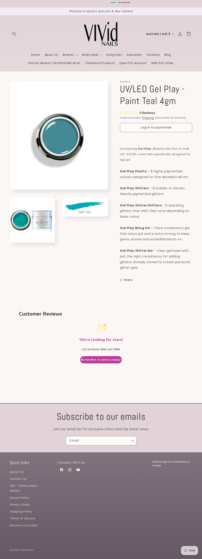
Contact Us (18, 479)
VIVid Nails (27, 550)
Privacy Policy (20, 505)
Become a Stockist (24, 525)
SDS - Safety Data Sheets (23, 488)
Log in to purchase (156, 127)
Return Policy (19, 498)
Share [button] (128, 280)
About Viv (17, 472)
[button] (14, 34)
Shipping (148, 117)
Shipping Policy (21, 512)
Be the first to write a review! (101, 360)
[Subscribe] (132, 440)
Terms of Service (22, 518)
